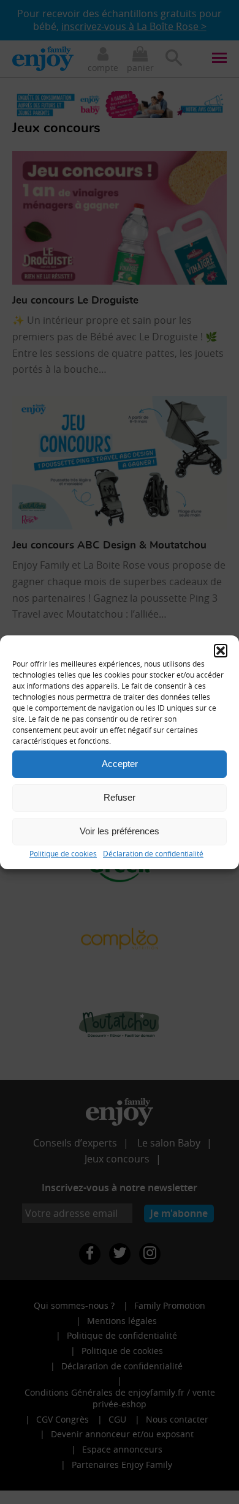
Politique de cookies (63, 853)
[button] (220, 650)
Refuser (119, 797)
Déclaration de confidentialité (153, 853)
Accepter (120, 763)
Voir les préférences (119, 831)
